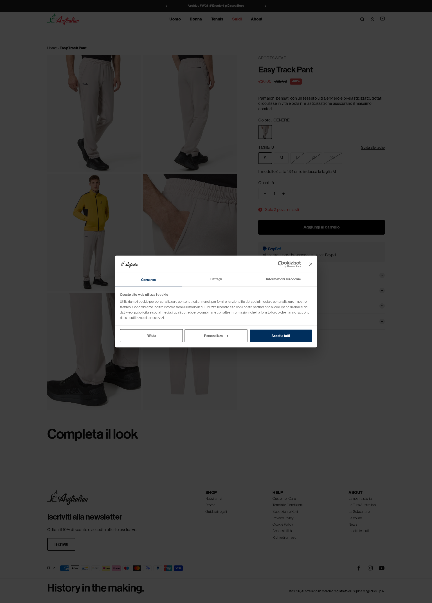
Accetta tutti (281, 336)
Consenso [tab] (148, 280)
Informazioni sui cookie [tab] (283, 279)
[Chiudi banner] (310, 264)
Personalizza (213, 336)
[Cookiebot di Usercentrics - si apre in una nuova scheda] (281, 264)
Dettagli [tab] (216, 279)
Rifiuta (151, 336)
